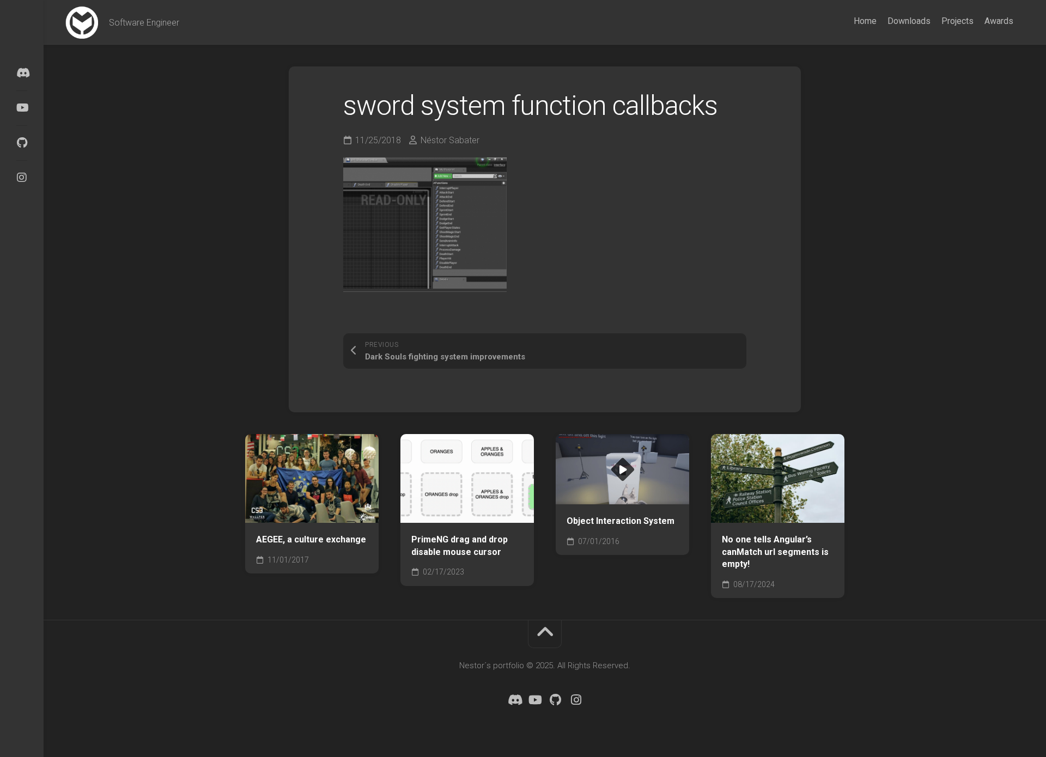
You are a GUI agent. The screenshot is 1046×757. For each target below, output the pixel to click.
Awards (998, 21)
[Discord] (22, 73)
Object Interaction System (620, 521)
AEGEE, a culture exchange (311, 539)
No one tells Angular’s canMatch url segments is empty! (775, 551)
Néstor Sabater (450, 140)
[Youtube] (22, 108)
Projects (957, 21)
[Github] (22, 142)
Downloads (909, 21)
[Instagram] (22, 177)
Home (865, 21)
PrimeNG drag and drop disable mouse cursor (459, 545)
